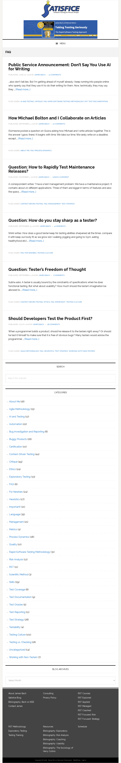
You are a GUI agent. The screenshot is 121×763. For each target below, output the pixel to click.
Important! (60, 302)
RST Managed (84, 706)
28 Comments (53, 324)
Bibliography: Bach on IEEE (21, 702)
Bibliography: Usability (53, 743)
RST (86, 101)
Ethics (47, 302)
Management (54, 204)
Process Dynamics (43, 151)
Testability (14, 627)
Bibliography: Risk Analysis (56, 735)
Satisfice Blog (14, 698)
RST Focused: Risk (87, 714)
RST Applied (84, 702)
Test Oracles (16, 604)
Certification (15, 446)
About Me (25, 151)
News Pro (51, 760)
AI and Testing (27, 101)
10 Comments (59, 124)
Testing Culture (45, 253)
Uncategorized (17, 649)
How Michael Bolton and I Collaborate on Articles (57, 118)
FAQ (45, 101)
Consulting (48, 693)
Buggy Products (18, 439)
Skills (12, 582)
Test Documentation (98, 101)
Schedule (82, 726)
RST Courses (84, 693)
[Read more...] (22, 89)
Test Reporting (17, 612)
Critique (39, 101)
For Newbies (30, 253)
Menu (63, 43)
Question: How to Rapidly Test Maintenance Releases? (51, 169)
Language (14, 514)
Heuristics (49, 351)
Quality (13, 544)
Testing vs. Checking (20, 642)
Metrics (13, 529)
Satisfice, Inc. (60, 9)
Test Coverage (17, 589)
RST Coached (84, 710)
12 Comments (55, 75)
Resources (48, 726)
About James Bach (17, 693)
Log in (84, 760)
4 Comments (60, 226)
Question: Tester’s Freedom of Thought (47, 269)
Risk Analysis (16, 559)
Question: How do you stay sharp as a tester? (52, 220)
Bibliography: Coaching (54, 739)
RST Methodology (17, 726)
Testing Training (15, 735)
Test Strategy (68, 204)
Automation (15, 424)
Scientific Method (18, 574)
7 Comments (58, 275)
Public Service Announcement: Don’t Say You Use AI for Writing (59, 66)
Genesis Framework (65, 760)
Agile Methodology (30, 351)
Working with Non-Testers (82, 351)
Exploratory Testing (19, 476)
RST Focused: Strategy (89, 719)
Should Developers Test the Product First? (50, 318)
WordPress (76, 760)
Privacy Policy (49, 698)
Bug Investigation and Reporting (26, 431)
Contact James (15, 706)
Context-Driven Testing (32, 204)
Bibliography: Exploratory (55, 731)
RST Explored (84, 698)
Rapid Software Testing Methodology (66, 101)
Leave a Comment (61, 177)
